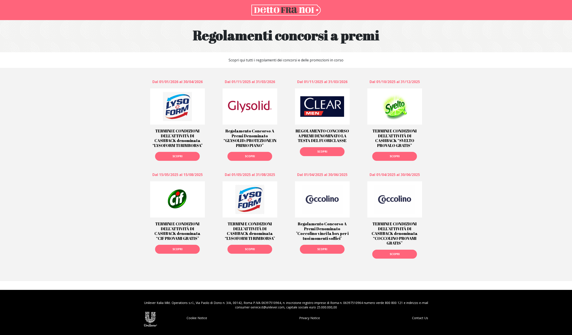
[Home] (286, 9)
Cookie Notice (197, 318)
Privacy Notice (309, 318)
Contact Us (420, 318)
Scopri (177, 156)
